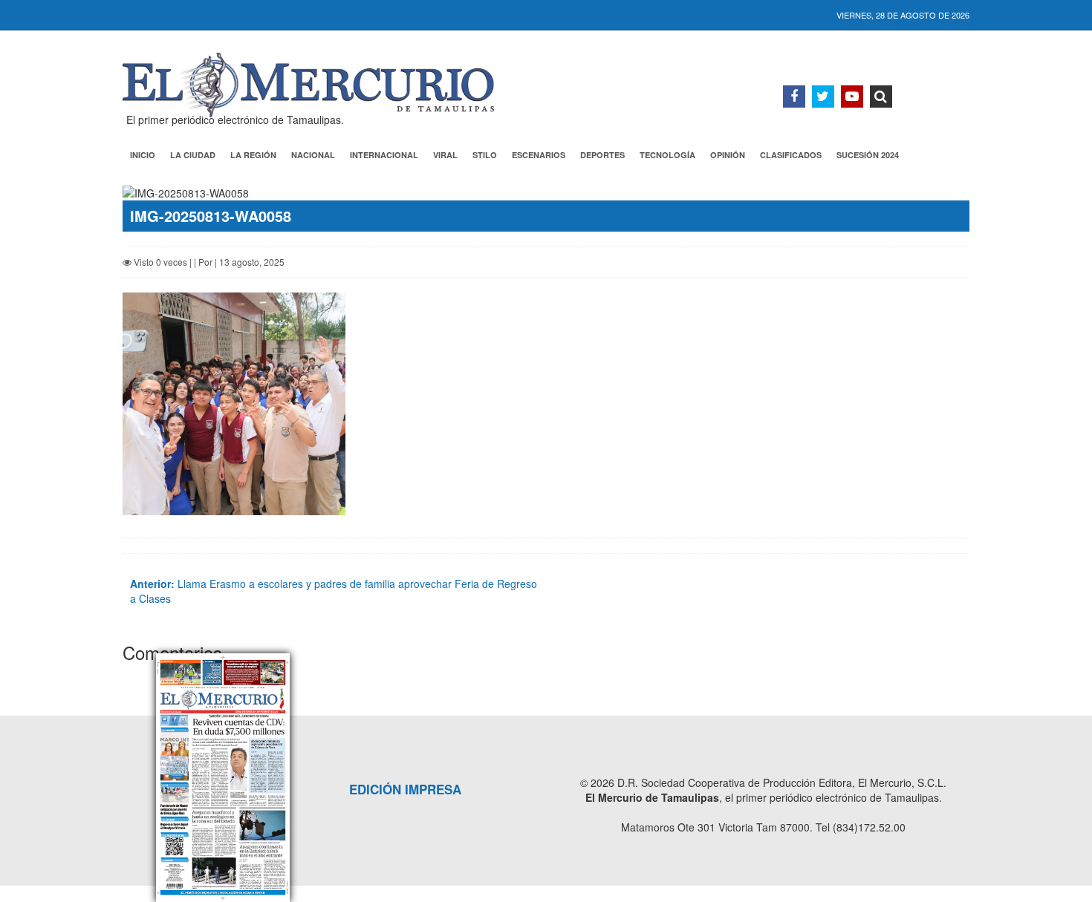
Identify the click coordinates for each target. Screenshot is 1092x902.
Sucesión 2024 (867, 154)
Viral (445, 154)
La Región (253, 154)
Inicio (142, 154)
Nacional (313, 154)
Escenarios (538, 154)
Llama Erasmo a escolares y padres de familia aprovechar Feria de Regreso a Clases (333, 591)
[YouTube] (852, 96)
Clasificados (791, 154)
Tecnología (667, 154)
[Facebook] (794, 96)
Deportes (602, 154)
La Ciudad (192, 154)
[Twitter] (823, 96)
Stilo (484, 154)
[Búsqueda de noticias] (881, 96)
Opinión (727, 154)
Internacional (384, 154)
